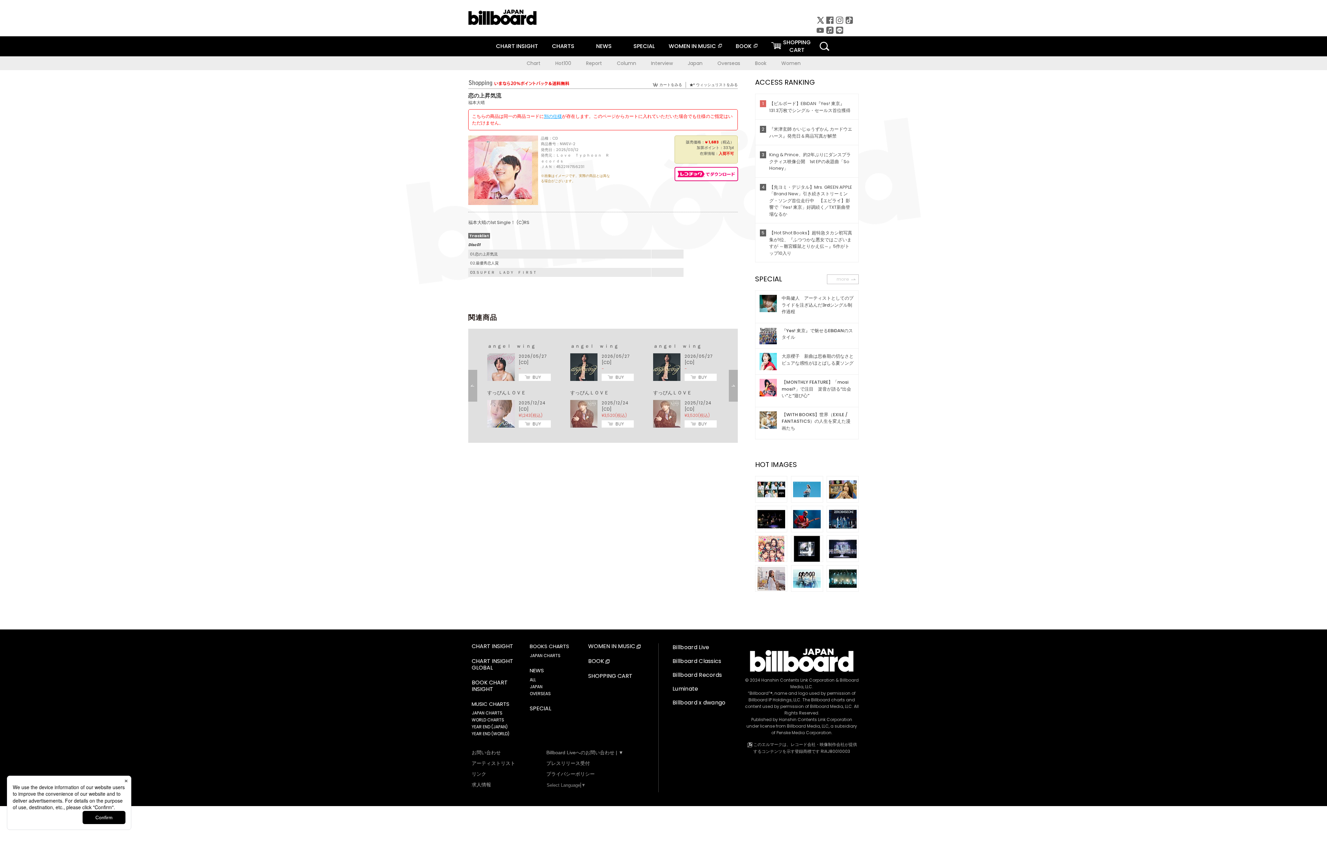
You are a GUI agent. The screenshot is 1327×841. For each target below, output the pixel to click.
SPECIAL (644, 46)
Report (594, 63)
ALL (533, 680)
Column (626, 63)
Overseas (728, 63)
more (843, 279)
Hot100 (563, 63)
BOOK (744, 46)
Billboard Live (690, 647)
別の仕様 (553, 116)
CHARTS (563, 46)
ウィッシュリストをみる (717, 84)
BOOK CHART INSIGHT (490, 686)
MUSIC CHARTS (490, 704)
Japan (695, 63)
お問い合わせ (486, 752)
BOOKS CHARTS (549, 646)
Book (760, 63)
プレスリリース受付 (568, 763)
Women (791, 63)
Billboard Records (697, 675)
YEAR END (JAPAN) (490, 727)
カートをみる (670, 84)
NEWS (604, 46)
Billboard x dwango (699, 703)
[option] (603, 385)
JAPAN (536, 687)
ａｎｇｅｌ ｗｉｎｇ (511, 346)
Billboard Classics (697, 661)
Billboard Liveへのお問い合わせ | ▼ (584, 752)
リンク (479, 774)
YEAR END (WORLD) (490, 734)
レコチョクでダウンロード (706, 174)
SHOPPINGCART (797, 46)
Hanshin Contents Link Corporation (798, 680)
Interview (662, 63)
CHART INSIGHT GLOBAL (492, 664)
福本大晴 (476, 102)
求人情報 (481, 784)
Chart (533, 63)
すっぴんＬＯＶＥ (506, 392)
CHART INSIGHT (517, 46)
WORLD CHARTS (488, 720)
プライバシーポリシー (570, 774)
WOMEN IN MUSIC (692, 46)
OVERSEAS (540, 694)
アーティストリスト (493, 763)
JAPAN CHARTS (487, 713)
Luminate (685, 689)
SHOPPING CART (610, 676)
